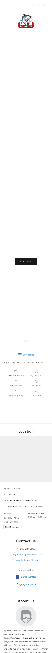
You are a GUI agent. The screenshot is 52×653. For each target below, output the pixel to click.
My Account (36, 375)
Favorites (36, 385)
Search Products (15, 375)
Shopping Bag (16, 395)
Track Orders (15, 385)
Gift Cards (36, 395)
